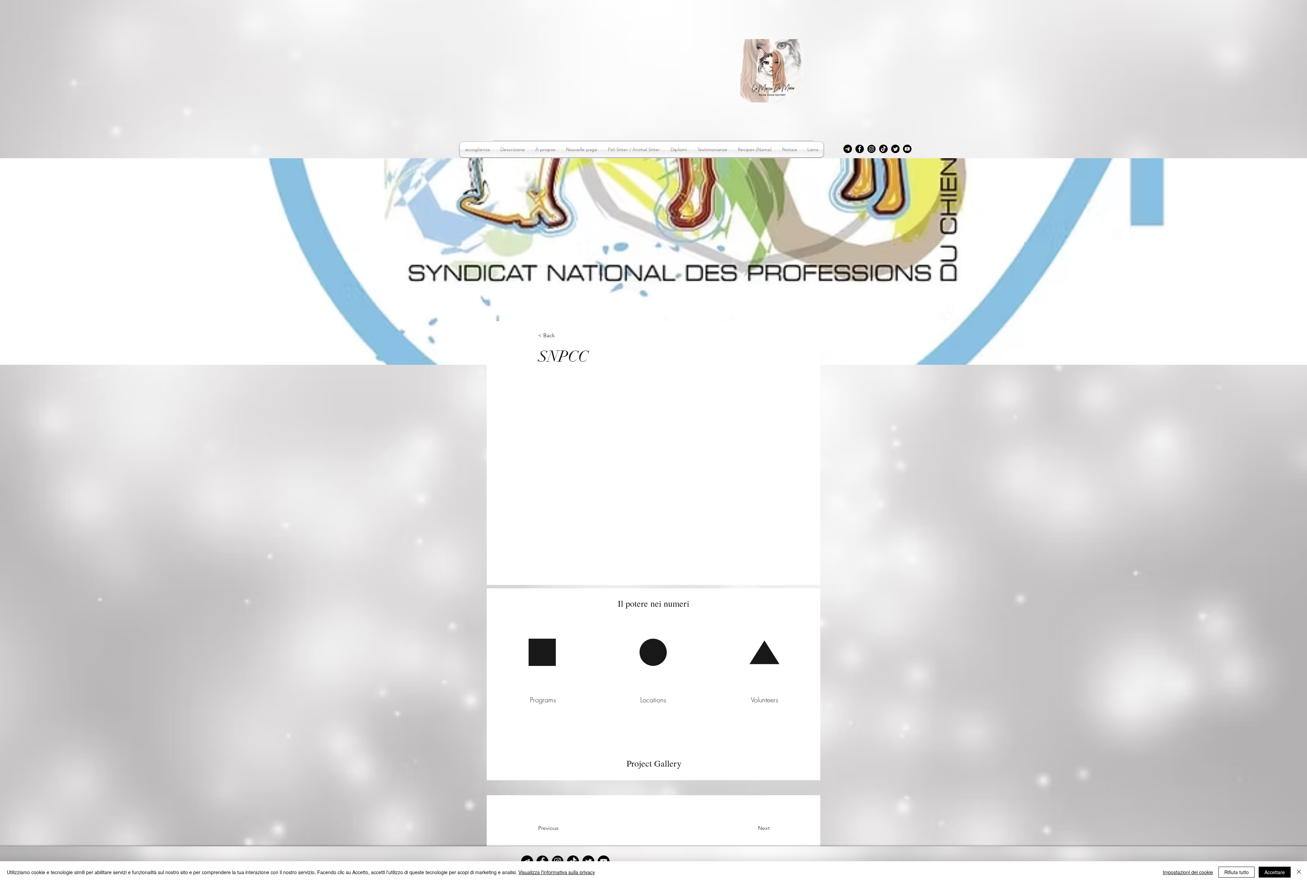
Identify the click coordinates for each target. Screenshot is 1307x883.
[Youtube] (907, 149)
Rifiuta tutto (1236, 872)
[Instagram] (871, 149)
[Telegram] (847, 149)
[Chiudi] (1299, 872)
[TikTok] (883, 149)
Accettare (1274, 872)
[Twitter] (895, 149)
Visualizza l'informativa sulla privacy (556, 872)
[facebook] (859, 149)
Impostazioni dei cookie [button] (1188, 872)
